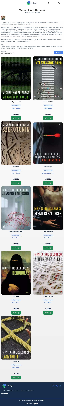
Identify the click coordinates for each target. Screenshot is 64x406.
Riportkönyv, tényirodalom (48, 105)
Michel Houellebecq (16, 108)
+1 (52, 173)
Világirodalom (16, 105)
